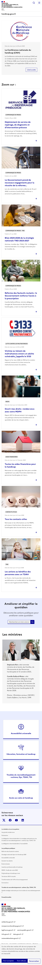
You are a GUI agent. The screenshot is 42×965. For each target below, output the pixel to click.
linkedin (22, 820)
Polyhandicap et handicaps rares (11, 873)
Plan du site (5, 944)
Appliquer (32, 622)
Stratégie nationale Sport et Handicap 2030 (14, 854)
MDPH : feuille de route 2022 (10, 870)
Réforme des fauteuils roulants (10, 851)
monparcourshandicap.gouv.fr (12, 926)
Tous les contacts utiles (16, 519)
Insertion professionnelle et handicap (12, 867)
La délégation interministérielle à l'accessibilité (15, 844)
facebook (10, 820)
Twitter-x (4, 820)
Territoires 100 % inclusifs (9, 876)
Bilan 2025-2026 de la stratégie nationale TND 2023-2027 (19, 239)
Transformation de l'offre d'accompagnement (15, 879)
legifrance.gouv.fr (7, 930)
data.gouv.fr (17, 934)
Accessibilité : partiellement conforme (20, 944)
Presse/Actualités (6, 897)
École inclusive (6, 864)
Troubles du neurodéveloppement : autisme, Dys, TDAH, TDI (21, 776)
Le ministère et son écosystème (10, 829)
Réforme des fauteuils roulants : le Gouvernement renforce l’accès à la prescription (21, 296)
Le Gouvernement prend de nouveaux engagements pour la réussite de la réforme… (19, 183)
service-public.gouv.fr (24, 930)
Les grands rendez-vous (8, 832)
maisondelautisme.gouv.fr (10, 938)
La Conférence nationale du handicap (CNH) (18, 51)
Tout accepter (8, 961)
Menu (39, 3)
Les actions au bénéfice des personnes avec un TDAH (18, 573)
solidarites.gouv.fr (7, 922)
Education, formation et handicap (21, 754)
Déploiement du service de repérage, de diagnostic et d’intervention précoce (18, 125)
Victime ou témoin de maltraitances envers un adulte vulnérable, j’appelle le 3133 (19, 353)
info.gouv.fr (5, 934)
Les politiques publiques (8, 848)
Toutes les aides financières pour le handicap (20, 465)
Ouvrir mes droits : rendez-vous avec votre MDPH (19, 410)
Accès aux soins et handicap (21, 798)
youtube (16, 820)
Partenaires (5, 835)
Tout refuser (21, 961)
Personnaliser (34, 961)
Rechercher (34, 3)
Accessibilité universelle (21, 733)
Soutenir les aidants (7, 861)
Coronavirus (5, 883)
